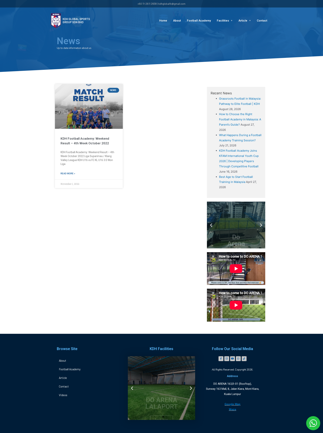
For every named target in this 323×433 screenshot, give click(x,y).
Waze (232, 409)
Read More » (68, 173)
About (177, 20)
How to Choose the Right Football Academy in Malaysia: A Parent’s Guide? (240, 119)
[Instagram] (226, 358)
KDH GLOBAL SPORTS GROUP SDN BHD (76, 20)
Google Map (232, 404)
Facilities (223, 20)
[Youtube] (232, 358)
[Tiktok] (244, 358)
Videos (63, 395)
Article (243, 20)
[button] (234, 245)
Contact (262, 20)
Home (163, 20)
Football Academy (199, 20)
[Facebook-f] (221, 358)
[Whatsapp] (238, 358)
